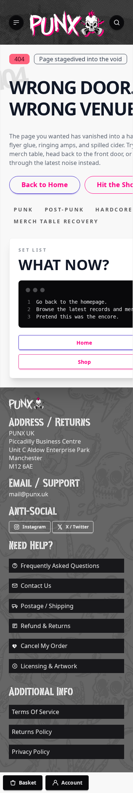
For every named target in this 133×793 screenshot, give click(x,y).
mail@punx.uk (28, 494)
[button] (16, 22)
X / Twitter (77, 527)
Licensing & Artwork (49, 666)
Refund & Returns (46, 626)
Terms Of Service (35, 712)
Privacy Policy (31, 752)
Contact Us (36, 586)
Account (71, 782)
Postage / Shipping (47, 606)
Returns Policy (32, 732)
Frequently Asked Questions (60, 566)
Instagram (34, 527)
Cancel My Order (44, 646)
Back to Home (44, 184)
